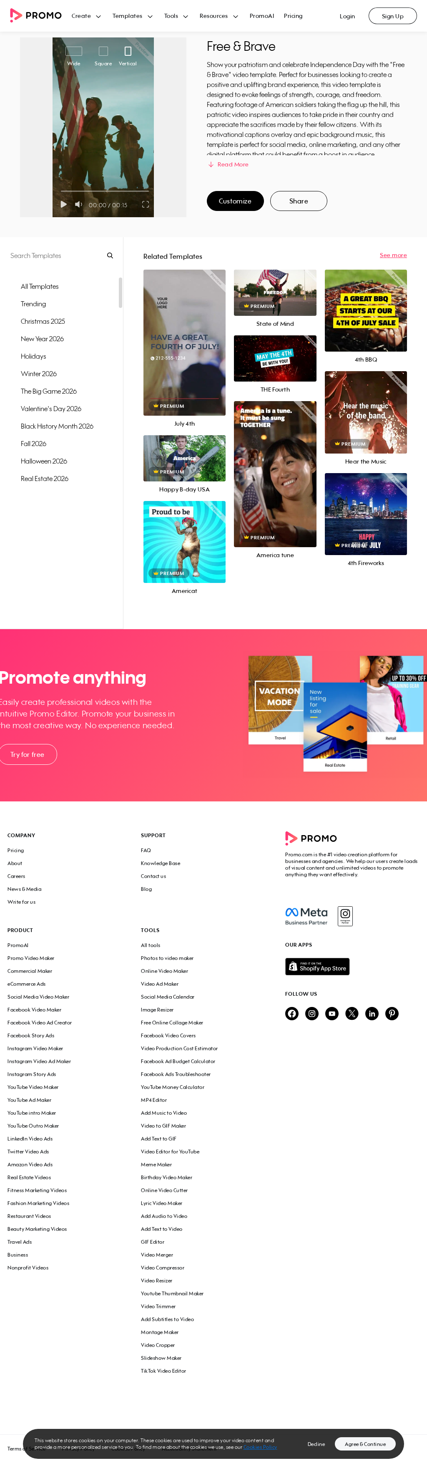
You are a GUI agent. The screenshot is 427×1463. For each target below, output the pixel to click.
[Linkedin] (372, 1014)
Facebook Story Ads (31, 1035)
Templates (128, 15)
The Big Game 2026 (49, 391)
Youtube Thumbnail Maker (172, 1293)
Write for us (21, 902)
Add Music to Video (164, 1113)
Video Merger (157, 1255)
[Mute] (80, 204)
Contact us (153, 876)
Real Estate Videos (29, 1177)
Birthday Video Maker (166, 1177)
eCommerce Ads (27, 984)
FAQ (146, 850)
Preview (185, 333)
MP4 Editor (154, 1100)
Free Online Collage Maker (172, 1022)
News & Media (24, 889)
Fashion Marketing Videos (38, 1203)
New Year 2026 (42, 339)
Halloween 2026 (44, 461)
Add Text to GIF (159, 1139)
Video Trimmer (158, 1306)
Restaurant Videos (29, 1216)
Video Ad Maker (159, 984)
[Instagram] (345, 916)
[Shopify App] (352, 966)
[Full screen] (146, 204)
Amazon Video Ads (30, 1164)
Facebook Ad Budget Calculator (178, 1061)
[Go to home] (41, 16)
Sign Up (393, 16)
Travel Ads (20, 1242)
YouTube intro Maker (32, 1113)
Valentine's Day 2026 (51, 408)
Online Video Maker (164, 971)
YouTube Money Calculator (172, 1087)
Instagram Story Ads (32, 1074)
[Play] (63, 204)
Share (299, 201)
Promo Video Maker (31, 958)
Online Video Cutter (164, 1190)
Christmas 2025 (43, 321)
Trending (33, 304)
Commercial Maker (30, 971)
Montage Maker (160, 1332)
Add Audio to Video (164, 1216)
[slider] (61, 191)
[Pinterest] (392, 1014)
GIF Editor (152, 1242)
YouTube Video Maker (33, 1087)
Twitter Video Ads (28, 1151)
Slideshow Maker (161, 1358)
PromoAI (262, 15)
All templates (40, 286)
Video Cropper (158, 1345)
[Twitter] (352, 1014)
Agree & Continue (365, 1444)
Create (81, 15)
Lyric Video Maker (162, 1203)
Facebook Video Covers (168, 1035)
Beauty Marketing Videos (37, 1229)
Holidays (33, 356)
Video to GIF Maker (163, 1126)
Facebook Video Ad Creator (40, 1022)
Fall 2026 (33, 443)
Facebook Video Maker (34, 1010)
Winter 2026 (39, 373)
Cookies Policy (260, 1447)
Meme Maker (156, 1164)
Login (347, 16)
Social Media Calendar (168, 997)
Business (18, 1255)
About (15, 863)
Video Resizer (157, 1280)
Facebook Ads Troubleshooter (176, 1074)
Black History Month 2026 (57, 426)
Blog (146, 889)
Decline (316, 1444)
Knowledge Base (160, 863)
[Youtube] (332, 1014)
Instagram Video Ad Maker (39, 1061)
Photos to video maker (167, 958)
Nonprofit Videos (28, 1268)
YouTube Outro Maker (33, 1126)
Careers (16, 876)
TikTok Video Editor (163, 1371)
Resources (214, 15)
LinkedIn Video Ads (30, 1139)
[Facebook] (306, 916)
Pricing (293, 15)
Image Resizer (157, 1010)
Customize (235, 201)
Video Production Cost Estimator (179, 1048)
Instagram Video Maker (35, 1048)
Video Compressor (162, 1268)
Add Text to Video (162, 1229)
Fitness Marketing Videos (37, 1190)
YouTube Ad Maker (29, 1100)
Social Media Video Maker (38, 997)
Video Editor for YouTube (170, 1151)
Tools (171, 15)
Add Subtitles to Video (167, 1319)
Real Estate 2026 (44, 478)
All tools (151, 945)
